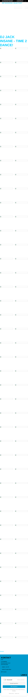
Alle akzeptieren (14, 686)
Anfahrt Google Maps (6, 669)
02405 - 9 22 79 (5, 667)
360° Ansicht (3, 671)
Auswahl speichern (14, 683)
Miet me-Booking (7, 3)
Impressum (17, 693)
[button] (2, 20)
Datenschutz (11, 693)
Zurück (2, 651)
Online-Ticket (17, 3)
